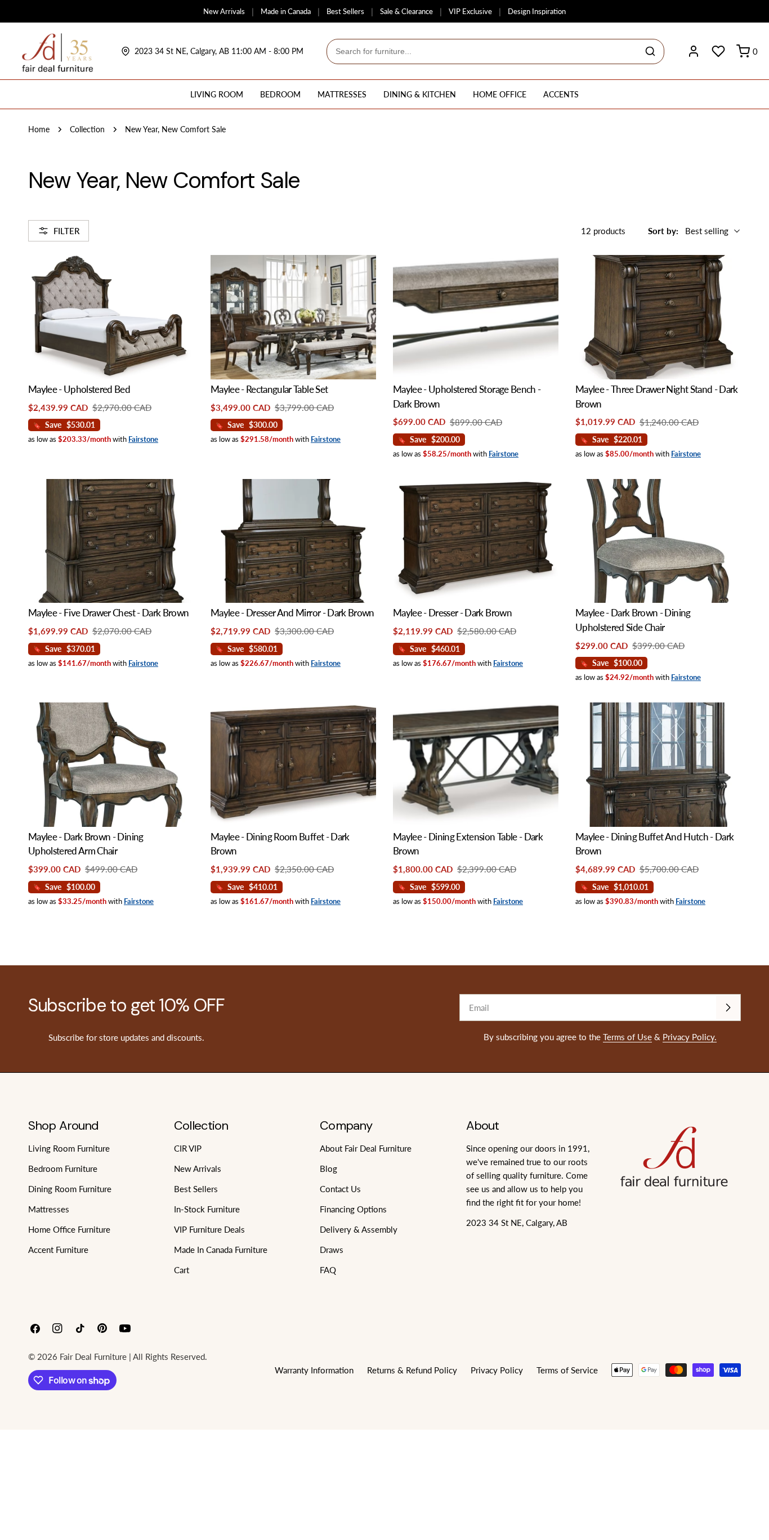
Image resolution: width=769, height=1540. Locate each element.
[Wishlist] (718, 51)
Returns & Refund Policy (412, 1370)
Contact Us (340, 1189)
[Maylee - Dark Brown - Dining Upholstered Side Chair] (658, 541)
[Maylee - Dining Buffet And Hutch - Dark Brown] (658, 764)
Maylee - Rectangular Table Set (269, 389)
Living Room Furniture (69, 1148)
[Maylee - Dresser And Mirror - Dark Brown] (293, 541)
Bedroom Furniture (62, 1168)
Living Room (216, 94)
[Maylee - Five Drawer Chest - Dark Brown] (111, 541)
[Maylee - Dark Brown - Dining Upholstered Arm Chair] (111, 764)
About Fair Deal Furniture (366, 1148)
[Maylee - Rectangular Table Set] (293, 317)
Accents (561, 94)
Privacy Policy (497, 1370)
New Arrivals (224, 11)
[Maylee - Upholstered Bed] (111, 317)
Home (39, 129)
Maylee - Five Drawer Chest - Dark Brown (108, 613)
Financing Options (353, 1209)
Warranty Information (314, 1370)
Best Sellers (345, 11)
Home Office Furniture (69, 1229)
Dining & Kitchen (419, 94)
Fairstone (143, 439)
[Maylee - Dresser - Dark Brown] (475, 541)
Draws (331, 1249)
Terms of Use (627, 1037)
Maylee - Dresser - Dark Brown (452, 613)
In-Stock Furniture (207, 1209)
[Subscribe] (728, 1007)
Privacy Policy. (690, 1037)
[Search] (650, 51)
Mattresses (342, 94)
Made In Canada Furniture (220, 1249)
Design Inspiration (537, 11)
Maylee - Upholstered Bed (79, 389)
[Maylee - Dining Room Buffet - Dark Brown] (293, 764)
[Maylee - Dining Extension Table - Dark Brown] (475, 764)
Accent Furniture (58, 1249)
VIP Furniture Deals (209, 1229)
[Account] (693, 51)
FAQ (328, 1270)
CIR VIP (188, 1148)
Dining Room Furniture (69, 1189)
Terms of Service (567, 1370)
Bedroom (280, 94)
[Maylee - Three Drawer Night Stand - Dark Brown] (658, 317)
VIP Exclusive (470, 11)
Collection (87, 129)
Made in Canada (286, 11)
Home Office (499, 94)
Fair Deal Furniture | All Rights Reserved (132, 1356)
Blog (328, 1168)
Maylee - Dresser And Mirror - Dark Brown (292, 613)
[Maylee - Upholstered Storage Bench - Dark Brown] (475, 317)
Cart (181, 1270)
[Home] (57, 51)
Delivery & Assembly (358, 1229)
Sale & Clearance (406, 11)
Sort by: (663, 231)
